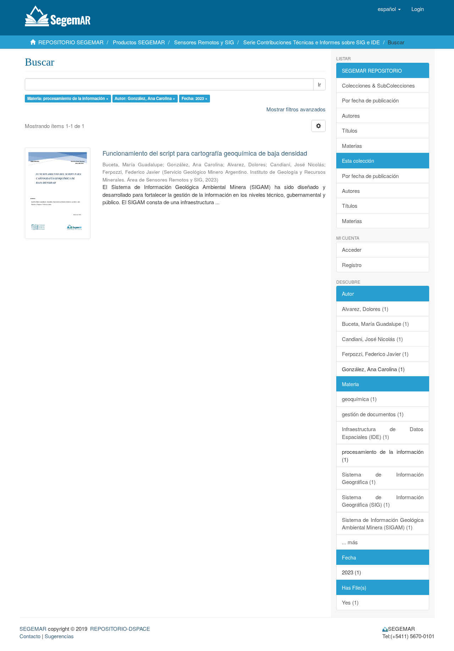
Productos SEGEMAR (139, 42)
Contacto (30, 636)
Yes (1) (350, 602)
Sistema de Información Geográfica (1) (383, 478)
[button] (389, 9)
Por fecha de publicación (370, 100)
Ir (319, 84)
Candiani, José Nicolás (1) (372, 339)
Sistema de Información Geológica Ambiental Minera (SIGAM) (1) (383, 523)
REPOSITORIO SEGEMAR (71, 42)
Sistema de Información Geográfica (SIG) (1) (383, 500)
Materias (352, 145)
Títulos (350, 130)
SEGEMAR (33, 628)
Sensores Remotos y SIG (204, 42)
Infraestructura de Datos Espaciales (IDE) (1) (383, 432)
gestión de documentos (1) (373, 414)
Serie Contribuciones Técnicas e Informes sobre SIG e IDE (311, 42)
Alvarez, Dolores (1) (365, 308)
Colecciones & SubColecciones (378, 85)
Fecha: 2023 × (194, 98)
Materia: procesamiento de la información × (68, 98)
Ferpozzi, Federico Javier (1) (375, 353)
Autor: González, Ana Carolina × (145, 98)
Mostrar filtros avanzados (296, 109)
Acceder (351, 249)
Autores (351, 115)
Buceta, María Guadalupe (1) (375, 323)
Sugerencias (59, 636)
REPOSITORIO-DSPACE (120, 628)
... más (350, 542)
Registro (351, 264)
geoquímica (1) (359, 398)
